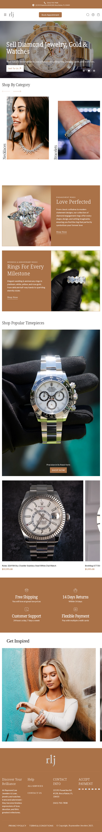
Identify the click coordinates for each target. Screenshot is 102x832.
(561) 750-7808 (52, 3)
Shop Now (61, 232)
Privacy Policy (17, 825)
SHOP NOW (58, 470)
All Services (35, 786)
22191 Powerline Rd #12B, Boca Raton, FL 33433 (52, 5)
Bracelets (55, 152)
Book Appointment (50, 14)
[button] (87, 14)
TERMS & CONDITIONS (41, 825)
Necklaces (4, 152)
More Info (13, 68)
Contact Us (33, 68)
